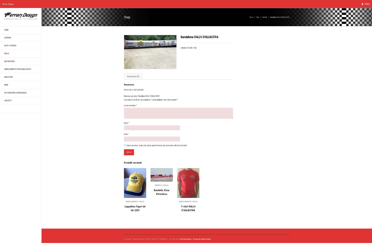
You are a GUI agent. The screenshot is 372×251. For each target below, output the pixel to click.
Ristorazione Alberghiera (13, 93)
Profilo (367, 4)
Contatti (8, 100)
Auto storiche (8, 45)
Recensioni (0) (133, 76)
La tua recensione (130, 105)
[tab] (133, 76)
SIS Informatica (185, 239)
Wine (4, 85)
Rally (4, 53)
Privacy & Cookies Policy (202, 239)
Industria (6, 77)
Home (6, 30)
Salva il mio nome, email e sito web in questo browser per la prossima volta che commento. (156, 145)
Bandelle (264, 17)
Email (126, 134)
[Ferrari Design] (21, 16)
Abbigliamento (132, 202)
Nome (126, 123)
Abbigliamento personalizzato (15, 69)
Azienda (5, 38)
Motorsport (7, 61)
